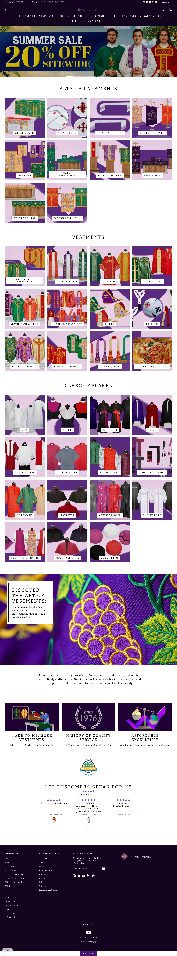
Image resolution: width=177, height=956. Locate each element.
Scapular (43, 878)
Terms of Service (12, 913)
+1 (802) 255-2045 (38, 2)
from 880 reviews (88, 794)
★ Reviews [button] (88, 953)
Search (8, 898)
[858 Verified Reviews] (88, 777)
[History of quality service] (89, 717)
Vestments (100, 16)
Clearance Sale (152, 16)
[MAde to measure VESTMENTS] (32, 717)
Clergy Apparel (72, 16)
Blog (7, 909)
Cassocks (43, 859)
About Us (9, 859)
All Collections (11, 905)
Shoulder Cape (45, 870)
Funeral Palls (125, 16)
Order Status (10, 901)
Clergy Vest (44, 863)
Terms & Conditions (14, 874)
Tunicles (43, 886)
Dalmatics (43, 882)
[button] (86, 826)
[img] (88, 791)
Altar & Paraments (39, 16)
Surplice (42, 874)
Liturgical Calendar (88, 21)
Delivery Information (14, 882)
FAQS (7, 886)
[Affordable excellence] (145, 717)
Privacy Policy (11, 870)
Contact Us (10, 866)
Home (17, 16)
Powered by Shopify (88, 942)
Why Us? (9, 863)
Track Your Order (56, 2)
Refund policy (11, 917)
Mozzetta (43, 866)
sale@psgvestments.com (16, 2)
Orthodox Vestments (48, 890)
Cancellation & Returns (15, 878)
